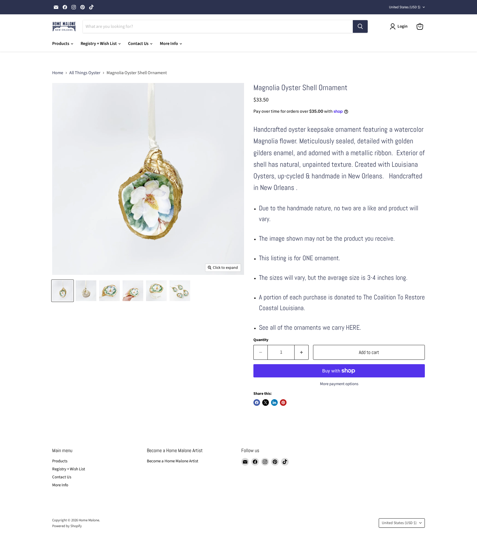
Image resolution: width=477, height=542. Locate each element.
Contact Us (138, 44)
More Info (169, 44)
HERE (353, 327)
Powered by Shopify (67, 526)
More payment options (339, 384)
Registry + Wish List (99, 44)
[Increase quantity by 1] (302, 352)
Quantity (260, 340)
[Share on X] (265, 402)
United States (404, 7)
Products (61, 44)
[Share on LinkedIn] (274, 402)
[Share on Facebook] (256, 402)
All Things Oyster (84, 72)
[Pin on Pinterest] (283, 402)
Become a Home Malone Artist (172, 461)
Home (57, 72)
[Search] (360, 26)
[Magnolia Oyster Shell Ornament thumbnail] (86, 291)
